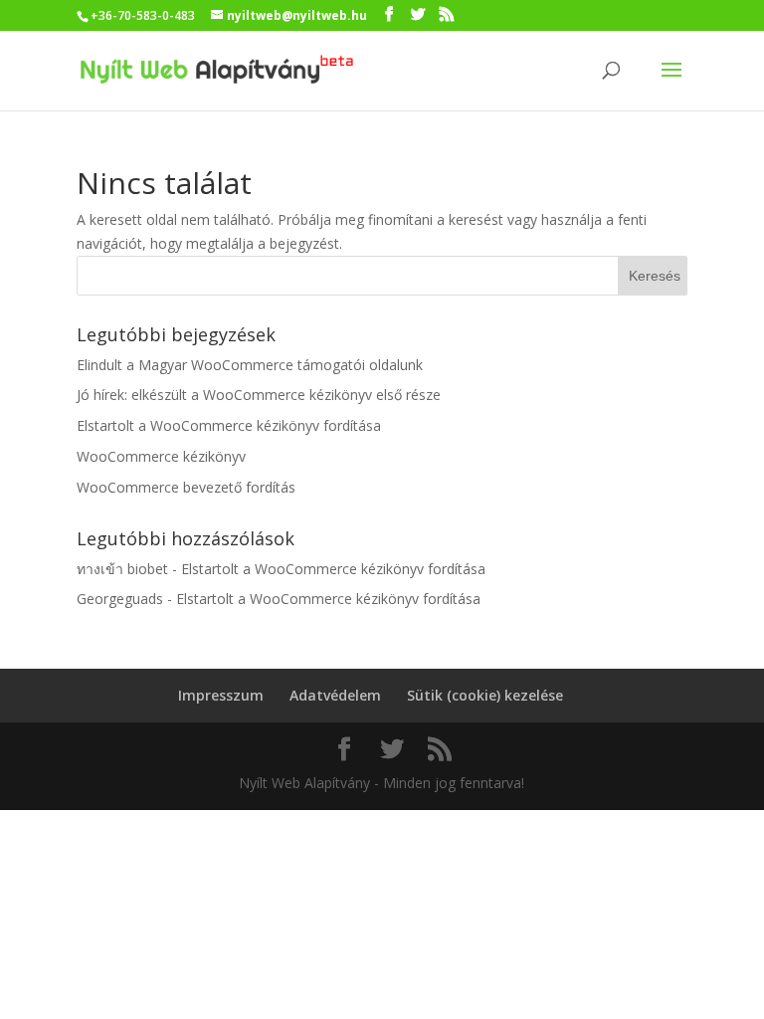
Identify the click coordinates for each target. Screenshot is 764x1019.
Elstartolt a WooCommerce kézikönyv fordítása (229, 425)
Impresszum (221, 695)
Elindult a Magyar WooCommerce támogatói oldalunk (250, 364)
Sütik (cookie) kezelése (485, 695)
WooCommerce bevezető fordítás (186, 487)
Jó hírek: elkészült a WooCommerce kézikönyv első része (259, 394)
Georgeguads (120, 598)
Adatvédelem (335, 695)
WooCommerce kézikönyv (161, 456)
